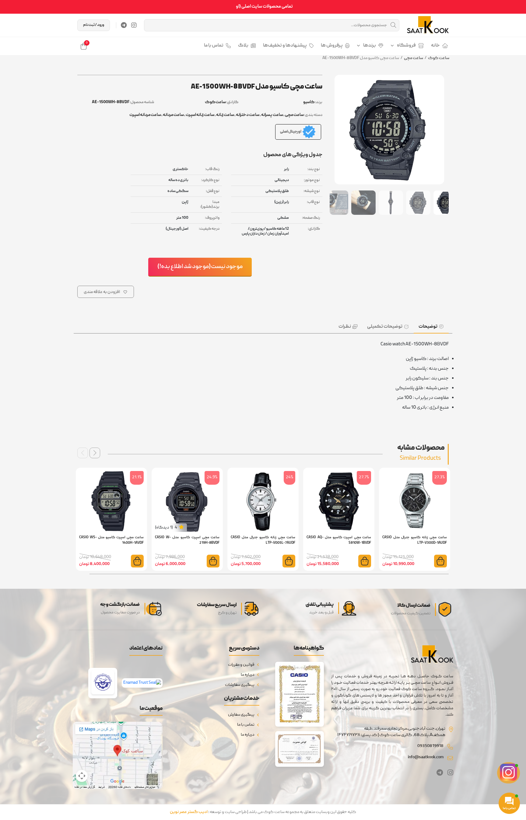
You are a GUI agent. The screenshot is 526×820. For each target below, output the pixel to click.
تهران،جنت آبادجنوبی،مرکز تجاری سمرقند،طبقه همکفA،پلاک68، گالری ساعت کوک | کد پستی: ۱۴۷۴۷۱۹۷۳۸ (391, 732)
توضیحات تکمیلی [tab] (384, 326)
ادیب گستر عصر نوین (189, 812)
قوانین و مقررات (241, 665)
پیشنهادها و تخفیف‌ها (285, 45)
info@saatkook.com (426, 757)
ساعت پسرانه (272, 115)
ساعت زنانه (225, 115)
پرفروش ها (332, 45)
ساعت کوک (438, 58)
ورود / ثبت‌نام (93, 25)
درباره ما (247, 675)
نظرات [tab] (344, 326)
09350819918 (430, 746)
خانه (435, 45)
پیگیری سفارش (241, 715)
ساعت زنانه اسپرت (200, 115)
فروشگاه (406, 45)
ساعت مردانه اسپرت (145, 115)
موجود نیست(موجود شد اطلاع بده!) (200, 267)
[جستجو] (393, 25)
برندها (369, 45)
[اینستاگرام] (134, 25)
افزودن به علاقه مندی (102, 292)
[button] (94, 453)
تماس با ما (213, 45)
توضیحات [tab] (428, 326)
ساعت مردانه (173, 115)
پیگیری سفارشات (239, 685)
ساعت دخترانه (247, 115)
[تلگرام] (124, 25)
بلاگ (243, 45)
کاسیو (308, 102)
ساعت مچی (413, 58)
